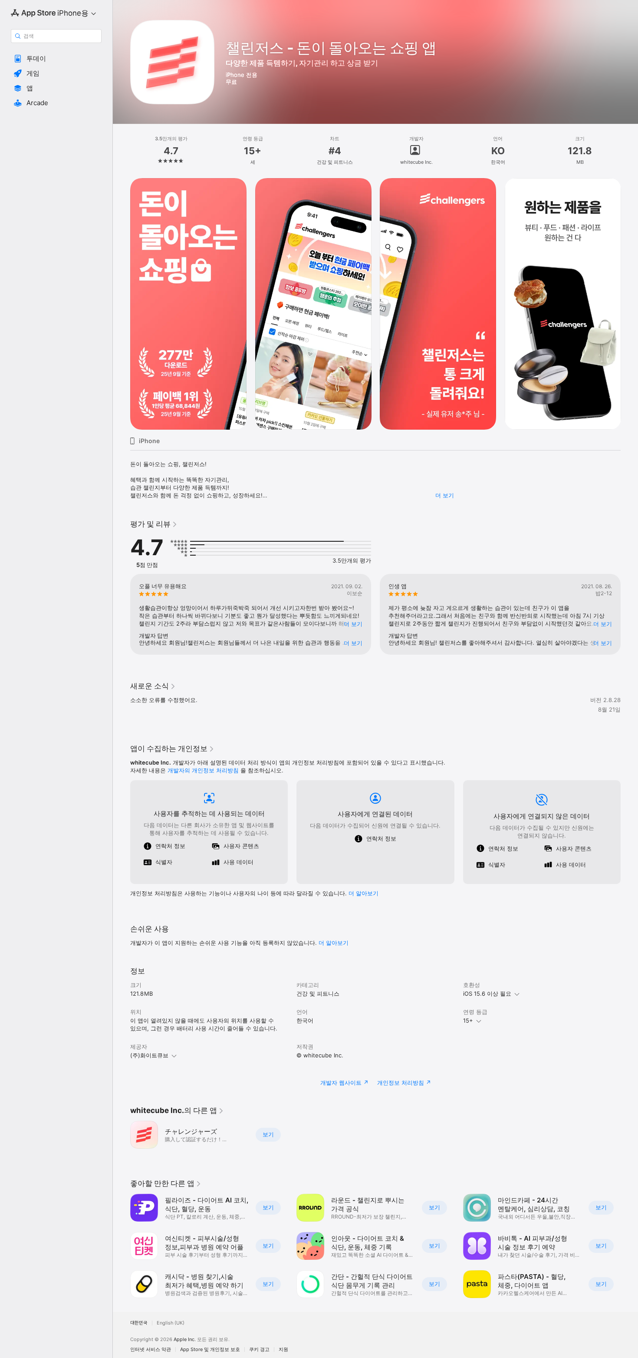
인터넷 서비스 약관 (150, 1349)
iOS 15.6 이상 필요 (487, 993)
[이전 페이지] (121, 304)
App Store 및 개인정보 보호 (210, 1349)
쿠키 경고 (259, 1349)
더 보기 (444, 495)
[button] (56, 58)
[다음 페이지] (629, 304)
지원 (283, 1349)
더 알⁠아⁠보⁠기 (363, 893)
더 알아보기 (334, 942)
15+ (468, 1020)
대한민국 (139, 1323)
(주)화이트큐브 (149, 1055)
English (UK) (170, 1323)
